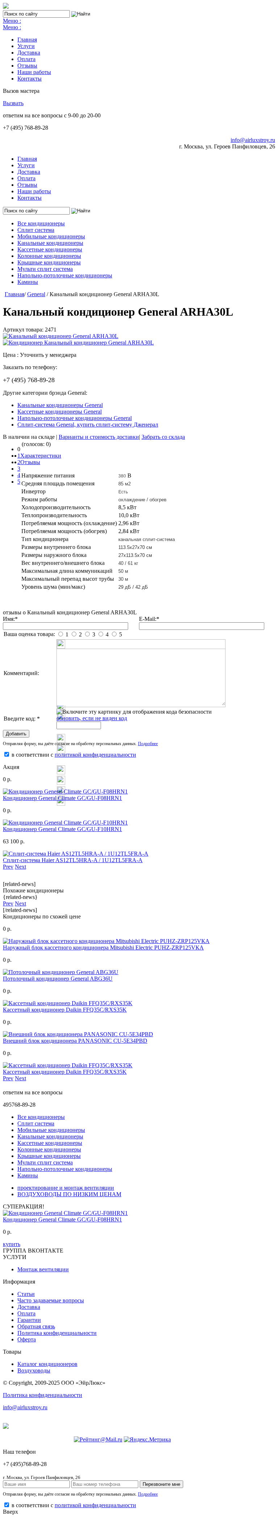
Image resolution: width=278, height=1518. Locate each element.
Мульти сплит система (45, 269)
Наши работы (34, 72)
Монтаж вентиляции (43, 1269)
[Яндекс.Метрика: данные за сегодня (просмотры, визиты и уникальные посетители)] (147, 1439)
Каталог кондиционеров (47, 1364)
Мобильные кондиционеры (51, 236)
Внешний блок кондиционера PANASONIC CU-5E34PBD (75, 1041)
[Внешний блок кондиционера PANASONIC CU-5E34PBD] (78, 1034)
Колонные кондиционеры (49, 256)
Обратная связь (36, 1326)
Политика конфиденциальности (57, 1333)
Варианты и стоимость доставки (99, 437)
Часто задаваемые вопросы (50, 1300)
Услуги (26, 46)
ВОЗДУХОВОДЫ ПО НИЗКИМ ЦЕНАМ (69, 1194)
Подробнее (148, 743)
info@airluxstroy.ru (253, 140)
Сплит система (35, 230)
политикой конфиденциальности (95, 755)
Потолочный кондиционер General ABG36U (58, 979)
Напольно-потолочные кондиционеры (64, 275)
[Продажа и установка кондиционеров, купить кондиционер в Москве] (6, 7)
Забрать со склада (163, 437)
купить (11, 1244)
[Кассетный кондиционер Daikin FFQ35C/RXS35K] (67, 1003)
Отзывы (27, 65)
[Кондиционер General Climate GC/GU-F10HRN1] (65, 822)
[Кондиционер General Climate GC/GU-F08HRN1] (65, 791)
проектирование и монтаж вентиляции (65, 1188)
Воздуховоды (33, 1370)
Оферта (26, 1339)
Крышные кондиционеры (49, 262)
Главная (27, 39)
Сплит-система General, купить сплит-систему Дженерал (87, 424)
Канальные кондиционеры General (60, 405)
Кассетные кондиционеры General (59, 411)
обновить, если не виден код (91, 718)
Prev (8, 867)
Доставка (28, 52)
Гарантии (29, 1320)
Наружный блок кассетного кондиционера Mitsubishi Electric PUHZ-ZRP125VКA (103, 947)
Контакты (29, 78)
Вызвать (13, 103)
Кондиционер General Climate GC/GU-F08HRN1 (62, 798)
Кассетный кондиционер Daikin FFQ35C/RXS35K (65, 1010)
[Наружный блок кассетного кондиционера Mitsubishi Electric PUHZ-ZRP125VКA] (106, 941)
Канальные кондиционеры (50, 243)
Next (20, 867)
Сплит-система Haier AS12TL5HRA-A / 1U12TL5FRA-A (73, 860)
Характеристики (40, 456)
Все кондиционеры (41, 223)
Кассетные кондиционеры (49, 249)
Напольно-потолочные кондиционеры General (74, 418)
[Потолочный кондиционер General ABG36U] (60, 972)
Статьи (26, 1294)
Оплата (26, 59)
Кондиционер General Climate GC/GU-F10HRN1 (62, 829)
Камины (27, 282)
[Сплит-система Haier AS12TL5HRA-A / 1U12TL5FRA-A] (75, 854)
